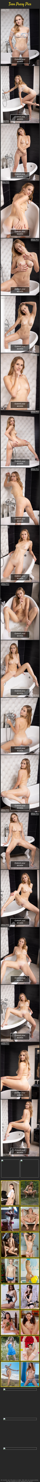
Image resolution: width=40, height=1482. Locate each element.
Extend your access (20, 60)
